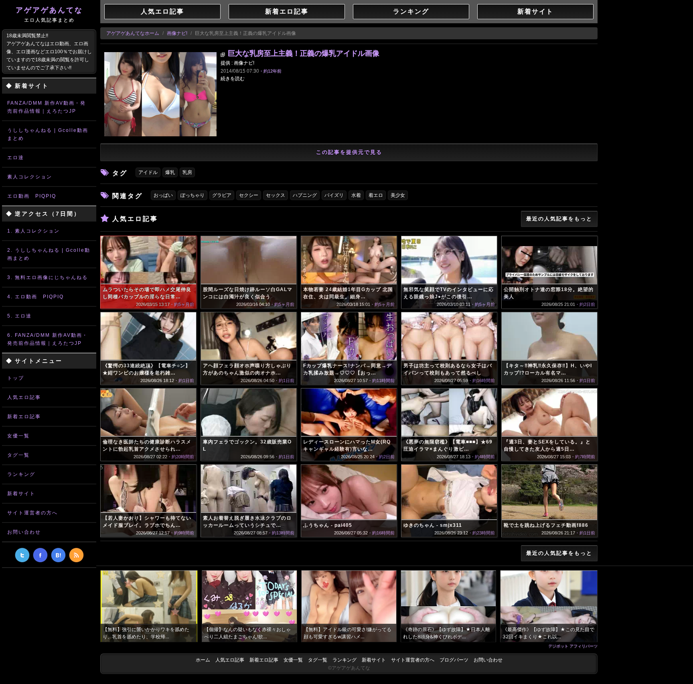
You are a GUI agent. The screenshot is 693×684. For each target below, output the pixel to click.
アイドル (148, 172)
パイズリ (334, 195)
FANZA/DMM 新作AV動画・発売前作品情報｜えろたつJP (46, 107)
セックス (275, 195)
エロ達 (15, 157)
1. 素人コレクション (33, 231)
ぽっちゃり (192, 195)
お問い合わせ (24, 532)
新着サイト (21, 493)
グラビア (221, 195)
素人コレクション (29, 177)
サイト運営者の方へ (32, 513)
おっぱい (163, 195)
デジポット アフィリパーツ (573, 646)
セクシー (248, 195)
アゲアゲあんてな (49, 14)
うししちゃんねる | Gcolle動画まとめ (47, 134)
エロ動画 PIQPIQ (31, 196)
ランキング (21, 474)
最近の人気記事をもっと (559, 219)
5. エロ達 (19, 316)
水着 (356, 195)
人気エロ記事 (24, 397)
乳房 (187, 172)
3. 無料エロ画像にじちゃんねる (47, 277)
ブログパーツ (454, 660)
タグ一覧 (18, 455)
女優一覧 (18, 436)
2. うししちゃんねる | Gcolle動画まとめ (48, 254)
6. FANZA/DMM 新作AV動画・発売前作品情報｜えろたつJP (47, 339)
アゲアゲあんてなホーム (132, 33)
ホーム (203, 660)
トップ (15, 378)
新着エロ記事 (24, 416)
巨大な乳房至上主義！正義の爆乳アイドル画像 (303, 53)
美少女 (398, 195)
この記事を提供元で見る (349, 152)
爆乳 (170, 172)
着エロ (376, 195)
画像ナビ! (177, 33)
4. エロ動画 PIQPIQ (35, 297)
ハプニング (305, 195)
